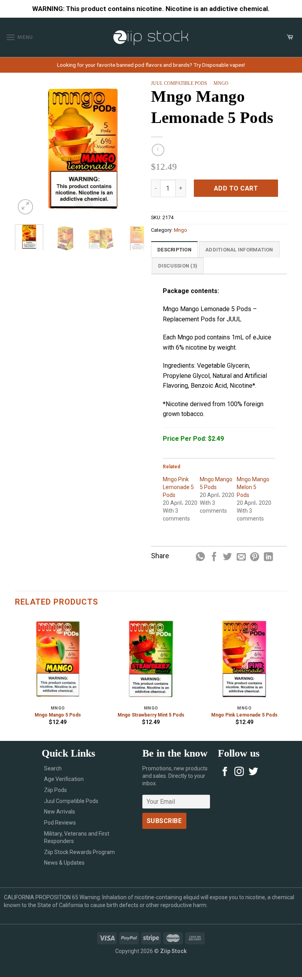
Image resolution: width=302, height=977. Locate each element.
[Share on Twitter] (227, 557)
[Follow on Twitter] (253, 772)
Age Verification (64, 779)
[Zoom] (25, 206)
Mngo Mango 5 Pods (58, 715)
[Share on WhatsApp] (200, 557)
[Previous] (27, 148)
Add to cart (236, 188)
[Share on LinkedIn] (268, 557)
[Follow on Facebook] (225, 772)
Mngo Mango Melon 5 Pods (253, 487)
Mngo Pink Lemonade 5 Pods (178, 487)
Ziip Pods (55, 790)
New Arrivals (59, 811)
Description (174, 250)
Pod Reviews (60, 822)
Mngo (221, 83)
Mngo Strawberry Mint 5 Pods (151, 715)
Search (53, 768)
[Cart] (290, 37)
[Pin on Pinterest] (254, 557)
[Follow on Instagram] (239, 772)
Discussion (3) (178, 266)
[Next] (138, 148)
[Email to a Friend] (241, 557)
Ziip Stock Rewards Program (79, 852)
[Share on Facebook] (214, 557)
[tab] (174, 249)
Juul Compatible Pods (179, 83)
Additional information (239, 250)
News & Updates (64, 863)
